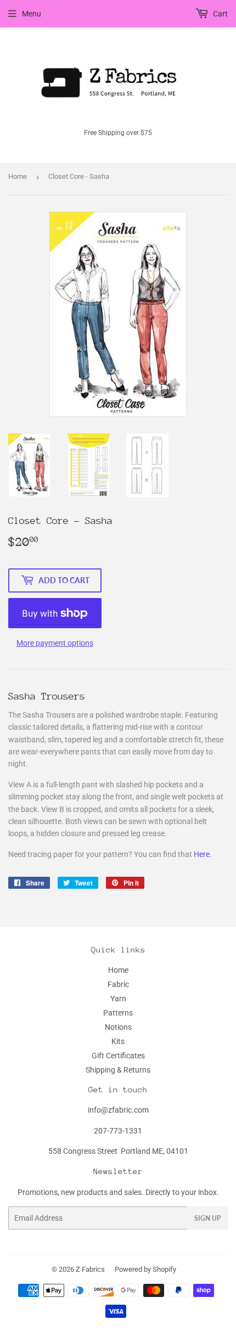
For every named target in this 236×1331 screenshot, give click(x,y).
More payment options (54, 643)
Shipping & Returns (118, 1069)
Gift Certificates (118, 1055)
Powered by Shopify (145, 1269)
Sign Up (207, 1218)
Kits (118, 1041)
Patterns (118, 1012)
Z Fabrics (90, 1269)
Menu (31, 13)
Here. (203, 854)
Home (17, 176)
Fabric (118, 984)
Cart (219, 13)
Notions (118, 1027)
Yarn (118, 998)
